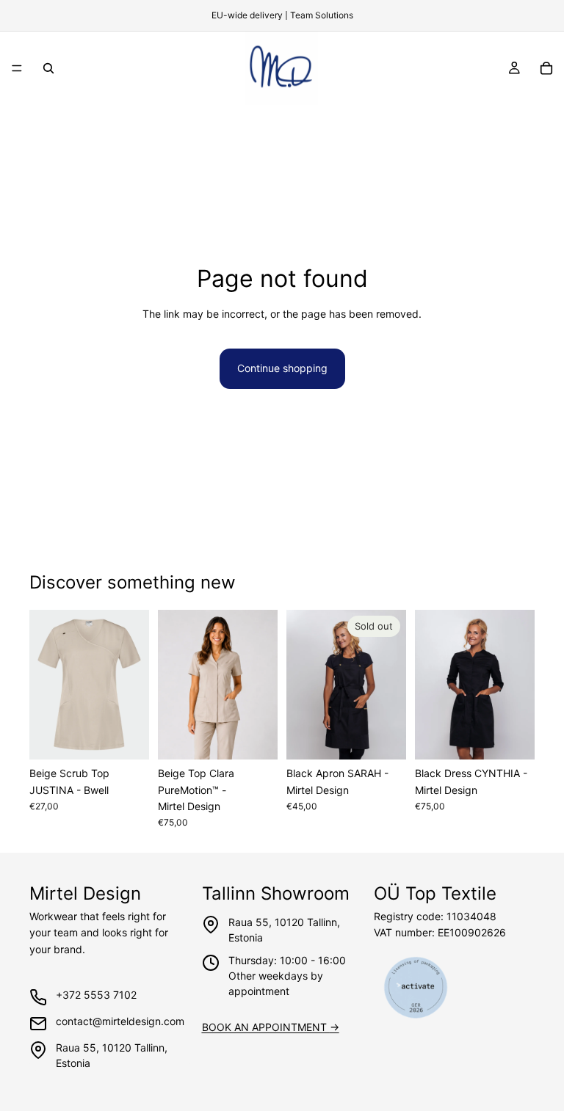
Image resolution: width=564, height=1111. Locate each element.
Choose (139, 736)
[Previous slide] (45, 685)
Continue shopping (282, 368)
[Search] (48, 68)
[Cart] (546, 68)
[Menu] (17, 68)
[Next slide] (133, 685)
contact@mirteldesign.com (120, 1021)
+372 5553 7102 (96, 994)
